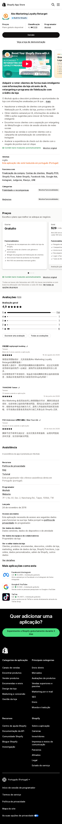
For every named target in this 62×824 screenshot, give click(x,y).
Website (6, 494)
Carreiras (36, 731)
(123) (35, 27)
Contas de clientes (35, 173)
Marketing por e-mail (42, 691)
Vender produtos (10, 678)
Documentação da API (13, 731)
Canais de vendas (11, 667)
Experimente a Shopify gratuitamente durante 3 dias (31, 632)
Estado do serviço (41, 765)
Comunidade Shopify (12, 736)
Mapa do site (8, 808)
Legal (34, 760)
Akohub (47, 27)
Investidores (38, 736)
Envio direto (38, 667)
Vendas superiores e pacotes (42, 685)
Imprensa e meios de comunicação (42, 743)
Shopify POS (52, 173)
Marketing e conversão (13, 694)
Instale (31, 35)
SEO (34, 697)
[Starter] (28, 273)
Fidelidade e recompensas (15, 190)
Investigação (8, 747)
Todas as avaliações (39, 336)
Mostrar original (50, 148)
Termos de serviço (11, 794)
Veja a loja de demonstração (31, 42)
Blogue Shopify (9, 741)
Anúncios (6, 199)
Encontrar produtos (11, 673)
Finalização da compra (13, 173)
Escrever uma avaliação (15, 336)
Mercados (37, 673)
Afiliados (36, 755)
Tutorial (6, 474)
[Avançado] (33, 273)
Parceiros (36, 750)
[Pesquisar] (53, 4)
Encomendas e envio (12, 683)
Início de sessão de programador (18, 787)
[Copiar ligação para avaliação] (27, 346)
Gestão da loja (9, 699)
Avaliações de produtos (44, 678)
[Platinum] (31, 273)
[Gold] (30, 273)
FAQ (4, 470)
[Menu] (58, 4)
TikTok (14, 594)
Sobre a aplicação (41, 726)
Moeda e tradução (41, 707)
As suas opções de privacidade (18, 815)
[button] (31, 576)
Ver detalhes (8, 560)
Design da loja (9, 688)
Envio (34, 702)
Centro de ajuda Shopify (14, 726)
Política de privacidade (13, 466)
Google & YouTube (19, 584)
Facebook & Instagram (21, 572)
